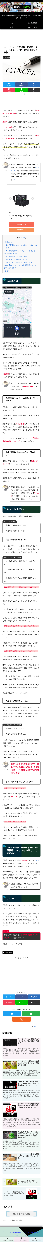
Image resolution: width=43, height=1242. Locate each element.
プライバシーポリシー (21, 1235)
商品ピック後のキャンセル (16, 259)
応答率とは (8, 242)
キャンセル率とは (10, 254)
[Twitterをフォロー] (12, 1013)
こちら (14, 180)
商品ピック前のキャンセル (16, 256)
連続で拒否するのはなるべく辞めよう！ (21, 251)
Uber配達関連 (8, 952)
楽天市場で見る (21, 224)
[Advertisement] (21, 37)
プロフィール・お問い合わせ (11, 1232)
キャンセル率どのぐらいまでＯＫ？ (20, 262)
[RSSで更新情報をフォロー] (21, 1019)
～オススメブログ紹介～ (31, 1232)
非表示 (23, 238)
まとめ (7, 271)
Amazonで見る (21, 229)
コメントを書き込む (21, 1214)
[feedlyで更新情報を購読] (31, 1013)
